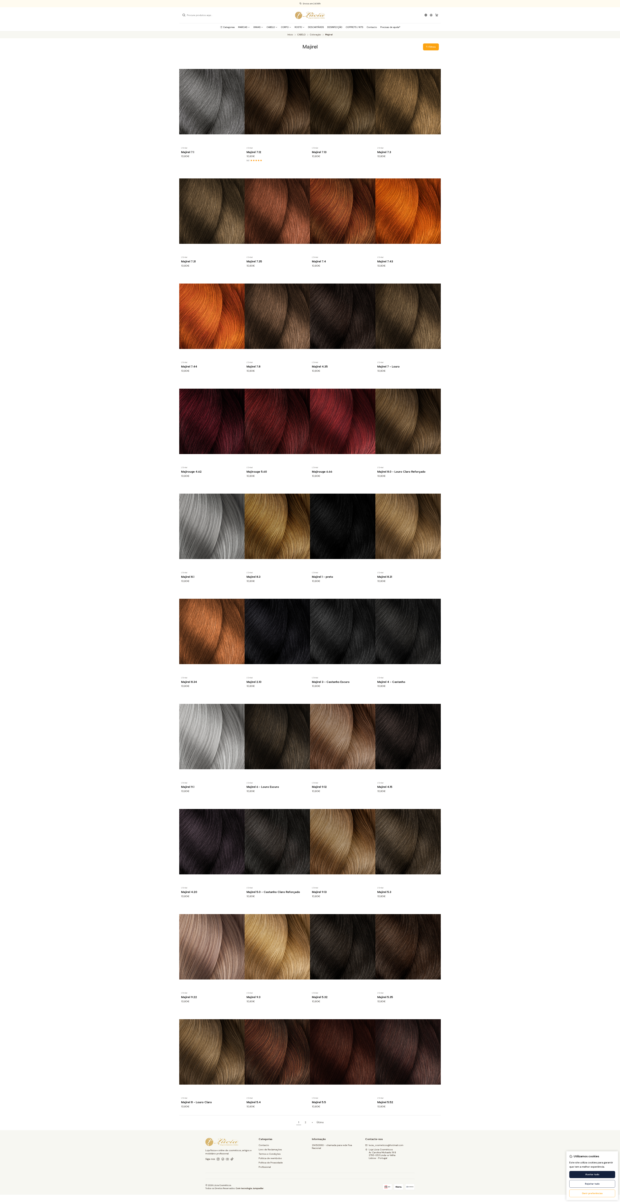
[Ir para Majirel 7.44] (212, 316)
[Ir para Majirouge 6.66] (342, 421)
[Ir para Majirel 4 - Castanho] (408, 631)
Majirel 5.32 (320, 997)
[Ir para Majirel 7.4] (342, 211)
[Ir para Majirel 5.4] (277, 1051)
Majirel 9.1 (187, 786)
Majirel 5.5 (319, 1102)
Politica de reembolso (270, 1158)
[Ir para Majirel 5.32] (342, 946)
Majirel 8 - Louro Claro (196, 1102)
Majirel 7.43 (385, 261)
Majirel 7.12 (254, 152)
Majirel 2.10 (254, 682)
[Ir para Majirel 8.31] (408, 526)
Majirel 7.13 (319, 152)
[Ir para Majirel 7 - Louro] (408, 316)
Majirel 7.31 (188, 261)
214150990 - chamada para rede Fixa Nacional (332, 1147)
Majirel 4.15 (384, 786)
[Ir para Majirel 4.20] (212, 841)
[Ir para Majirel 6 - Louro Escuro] (277, 736)
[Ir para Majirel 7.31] (212, 211)
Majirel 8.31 (384, 576)
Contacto (264, 1145)
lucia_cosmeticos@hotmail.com (386, 1145)
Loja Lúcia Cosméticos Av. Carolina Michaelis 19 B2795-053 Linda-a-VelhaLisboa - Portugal (382, 1154)
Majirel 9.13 (319, 892)
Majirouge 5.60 (257, 471)
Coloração (315, 35)
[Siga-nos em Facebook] (222, 1159)
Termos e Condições (270, 1153)
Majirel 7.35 (254, 261)
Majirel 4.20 (189, 892)
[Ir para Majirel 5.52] (408, 1051)
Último (320, 1122)
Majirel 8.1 (187, 576)
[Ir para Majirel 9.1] (212, 736)
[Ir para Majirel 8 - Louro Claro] (212, 1051)
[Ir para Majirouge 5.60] (277, 421)
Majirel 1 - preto (322, 576)
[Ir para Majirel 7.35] (277, 211)
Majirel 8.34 (189, 682)
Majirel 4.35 (320, 366)
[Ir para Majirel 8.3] (277, 526)
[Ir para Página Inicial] (310, 15)
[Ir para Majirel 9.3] (277, 946)
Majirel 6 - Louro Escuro (263, 786)
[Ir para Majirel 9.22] (212, 946)
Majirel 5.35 (385, 997)
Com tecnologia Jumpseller (250, 1188)
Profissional (265, 1167)
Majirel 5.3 (384, 892)
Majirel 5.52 (385, 1102)
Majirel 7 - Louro (388, 366)
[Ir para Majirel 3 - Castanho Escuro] (342, 631)
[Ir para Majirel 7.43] (408, 211)
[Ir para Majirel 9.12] (342, 736)
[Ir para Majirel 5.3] (408, 841)
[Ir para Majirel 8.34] (212, 631)
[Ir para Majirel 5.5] (342, 1051)
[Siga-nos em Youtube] (227, 1159)
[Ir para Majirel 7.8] (277, 316)
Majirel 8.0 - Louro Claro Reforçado (401, 471)
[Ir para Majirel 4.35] (342, 316)
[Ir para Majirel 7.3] (408, 101)
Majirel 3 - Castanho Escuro (331, 682)
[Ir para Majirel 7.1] (212, 101)
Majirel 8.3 (253, 576)
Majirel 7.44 (189, 366)
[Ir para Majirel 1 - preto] (342, 526)
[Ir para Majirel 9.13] (342, 841)
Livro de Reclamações (270, 1149)
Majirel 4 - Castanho (391, 682)
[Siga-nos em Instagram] (218, 1159)
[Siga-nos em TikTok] (232, 1159)
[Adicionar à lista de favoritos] (241, 101)
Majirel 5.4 (254, 1102)
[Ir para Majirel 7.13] (342, 101)
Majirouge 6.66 (322, 471)
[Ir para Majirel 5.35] (408, 946)
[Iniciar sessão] (431, 15)
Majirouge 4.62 (191, 471)
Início (290, 35)
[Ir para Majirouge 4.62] (212, 421)
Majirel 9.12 (319, 786)
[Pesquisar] (184, 15)
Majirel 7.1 (187, 152)
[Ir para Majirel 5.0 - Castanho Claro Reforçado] (277, 841)
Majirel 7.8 (253, 366)
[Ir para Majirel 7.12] (277, 101)
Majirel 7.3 (384, 152)
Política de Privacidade (271, 1162)
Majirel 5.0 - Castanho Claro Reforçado (273, 892)
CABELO (301, 35)
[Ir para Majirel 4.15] (408, 736)
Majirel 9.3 (253, 997)
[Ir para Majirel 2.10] (277, 631)
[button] (227, 27)
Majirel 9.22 (189, 997)
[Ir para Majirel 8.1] (212, 526)
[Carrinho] (436, 15)
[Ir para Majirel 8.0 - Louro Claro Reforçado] (408, 421)
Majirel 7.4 (319, 261)
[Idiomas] (426, 15)
